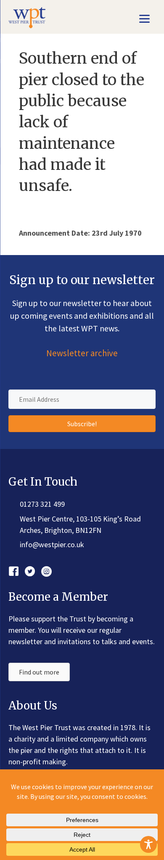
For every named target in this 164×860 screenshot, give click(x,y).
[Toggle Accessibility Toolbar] (148, 844)
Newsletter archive (82, 353)
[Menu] (144, 18)
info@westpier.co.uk (52, 544)
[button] (82, 423)
